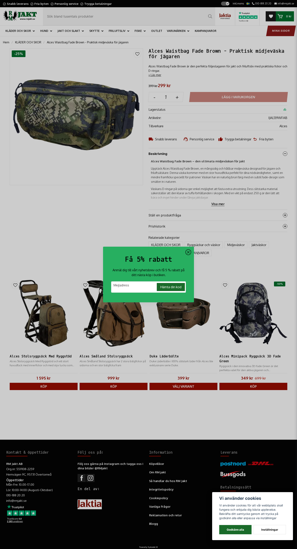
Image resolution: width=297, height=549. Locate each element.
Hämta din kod (170, 287)
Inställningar (269, 529)
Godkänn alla (235, 529)
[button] (188, 252)
